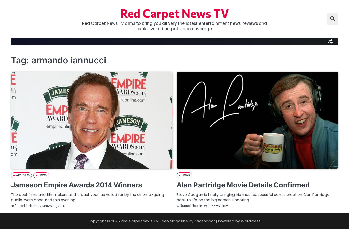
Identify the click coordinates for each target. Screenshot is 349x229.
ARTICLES (23, 175)
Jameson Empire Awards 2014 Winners (76, 185)
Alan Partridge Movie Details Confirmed (243, 185)
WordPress (251, 221)
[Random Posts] (330, 41)
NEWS (43, 175)
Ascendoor (204, 221)
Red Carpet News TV (174, 13)
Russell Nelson (26, 206)
